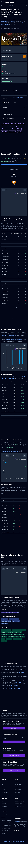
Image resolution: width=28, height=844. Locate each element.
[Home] (1, 5)
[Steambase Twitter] (18, 830)
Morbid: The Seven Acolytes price (13, 339)
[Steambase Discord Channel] (14, 830)
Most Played (18, 784)
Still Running (15, 93)
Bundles (3, 789)
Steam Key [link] (5, 126)
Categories (4, 803)
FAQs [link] (20, 131)
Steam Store (18, 682)
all (13, 190)
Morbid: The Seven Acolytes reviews (10, 451)
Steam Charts (5, 792)
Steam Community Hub (16, 685)
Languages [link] (5, 131)
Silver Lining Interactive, (18, 97)
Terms (9, 841)
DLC (3, 784)
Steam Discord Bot (6, 823)
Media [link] (19, 128)
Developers (4, 809)
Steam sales (16, 376)
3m (7, 190)
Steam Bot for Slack (6, 825)
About (17, 841)
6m (7, 345)
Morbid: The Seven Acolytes (8, 21)
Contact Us (22, 841)
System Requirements (8, 118)
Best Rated (17, 782)
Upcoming (17, 792)
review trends (4, 24)
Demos (3, 787)
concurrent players (20, 23)
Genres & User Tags (7, 114)
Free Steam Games (19, 806)
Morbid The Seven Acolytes (15, 5)
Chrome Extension (6, 820)
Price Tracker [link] (21, 123)
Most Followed (18, 787)
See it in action (13, 770)
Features (5, 107)
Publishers (4, 811)
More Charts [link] (13, 131)
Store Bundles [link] (19, 126)
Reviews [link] (14, 123)
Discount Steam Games (20, 803)
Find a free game (13, 741)
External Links (6, 111)
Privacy (5, 841)
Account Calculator (6, 830)
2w (3, 190)
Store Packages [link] (6, 128)
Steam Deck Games (19, 795)
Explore (3, 833)
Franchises (4, 814)
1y (10, 190)
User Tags (4, 806)
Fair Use (13, 841)
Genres (3, 801)
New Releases (18, 789)
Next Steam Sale (6, 828)
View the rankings (13, 755)
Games (5, 5)
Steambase (16, 821)
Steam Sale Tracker (19, 801)
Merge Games (16, 99)
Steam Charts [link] (6, 123)
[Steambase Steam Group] (16, 830)
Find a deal (13, 728)
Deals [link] (12, 126)
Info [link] (14, 128)
